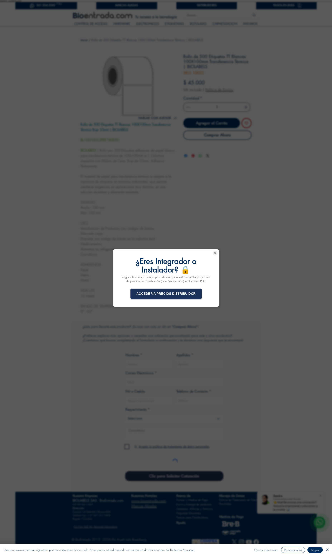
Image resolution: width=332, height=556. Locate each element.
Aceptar (315, 550)
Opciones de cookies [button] (266, 550)
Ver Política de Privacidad (180, 550)
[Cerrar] (327, 550)
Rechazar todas (293, 550)
